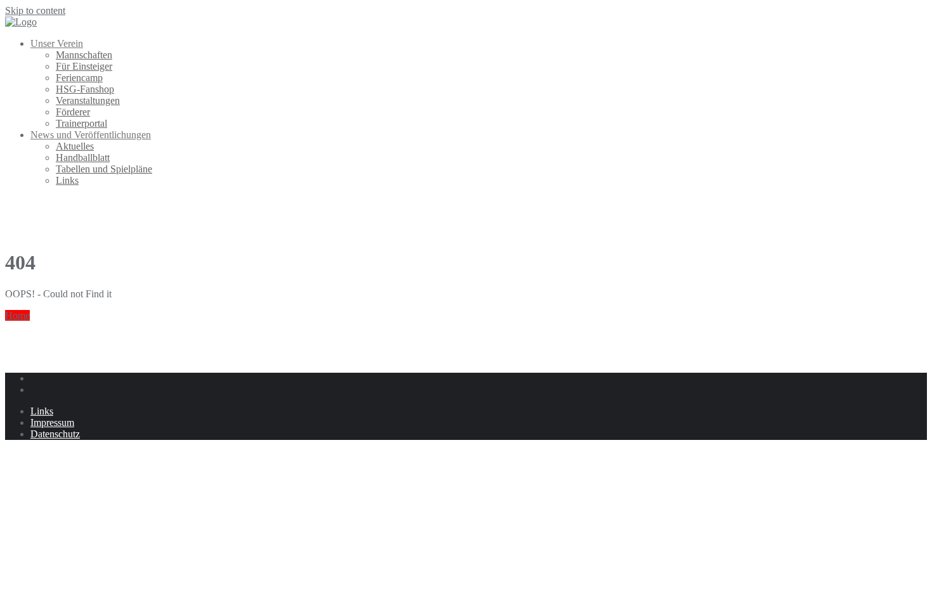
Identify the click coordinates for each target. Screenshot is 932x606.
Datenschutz (55, 434)
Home (17, 315)
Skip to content (35, 10)
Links (41, 411)
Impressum (52, 422)
